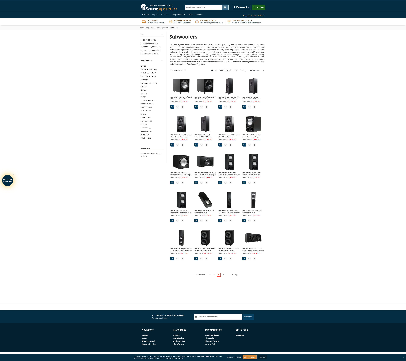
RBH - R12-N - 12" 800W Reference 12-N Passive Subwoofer (181, 98)
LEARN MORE (179, 330)
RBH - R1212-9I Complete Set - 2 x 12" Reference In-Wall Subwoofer (181, 249)
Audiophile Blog (179, 341)
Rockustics (146, 110)
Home (142, 27)
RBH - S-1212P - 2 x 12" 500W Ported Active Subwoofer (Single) (181, 212)
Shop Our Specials (148, 341)
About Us (176, 335)
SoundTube (146, 117)
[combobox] (207, 7)
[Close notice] (403, 357)
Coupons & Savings (149, 344)
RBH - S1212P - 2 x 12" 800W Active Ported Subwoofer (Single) (229, 174)
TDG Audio (146, 128)
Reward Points (178, 338)
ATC (144, 66)
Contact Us (240, 335)
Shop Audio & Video (152, 27)
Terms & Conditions (212, 335)
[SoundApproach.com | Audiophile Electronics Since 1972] (160, 7)
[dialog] (203, 357)
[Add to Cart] (172, 107)
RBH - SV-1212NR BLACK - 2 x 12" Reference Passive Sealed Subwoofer (204, 249)
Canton (145, 80)
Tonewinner (147, 131)
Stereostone (147, 121)
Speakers (165, 27)
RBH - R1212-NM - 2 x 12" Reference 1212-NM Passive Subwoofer (251, 98)
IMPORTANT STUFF (213, 330)
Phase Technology (149, 100)
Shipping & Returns (212, 341)
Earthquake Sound (149, 83)
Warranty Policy (210, 344)
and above (151, 54)
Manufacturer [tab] (146, 60)
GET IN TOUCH (242, 330)
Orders (144, 338)
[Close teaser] (14, 174)
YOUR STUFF (148, 330)
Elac (144, 87)
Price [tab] (143, 34)
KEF (144, 93)
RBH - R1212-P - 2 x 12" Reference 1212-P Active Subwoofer (228, 136)
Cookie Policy (218, 356)
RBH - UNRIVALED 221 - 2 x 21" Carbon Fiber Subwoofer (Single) (253, 249)
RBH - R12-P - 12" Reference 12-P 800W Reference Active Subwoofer (204, 98)
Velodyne (146, 138)
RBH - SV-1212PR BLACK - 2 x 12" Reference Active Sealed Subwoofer (228, 249)
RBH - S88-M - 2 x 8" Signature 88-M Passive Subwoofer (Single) (229, 98)
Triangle (145, 135)
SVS (144, 124)
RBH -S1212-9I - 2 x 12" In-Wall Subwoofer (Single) (252, 212)
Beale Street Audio (149, 73)
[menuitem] (145, 14)
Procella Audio (148, 104)
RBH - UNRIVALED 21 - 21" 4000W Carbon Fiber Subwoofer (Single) (205, 174)
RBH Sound (147, 107)
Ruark (144, 114)
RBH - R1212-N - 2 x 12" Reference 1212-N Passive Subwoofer (181, 136)
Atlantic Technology (149, 69)
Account (145, 335)
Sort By (243, 70)
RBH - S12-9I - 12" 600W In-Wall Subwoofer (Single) (204, 212)
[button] (241, 7)
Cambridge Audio (149, 76)
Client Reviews (178, 344)
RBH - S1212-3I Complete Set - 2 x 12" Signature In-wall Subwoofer (229, 212)
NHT (144, 97)
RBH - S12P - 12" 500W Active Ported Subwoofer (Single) (251, 136)
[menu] (203, 14)
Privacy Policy (210, 338)
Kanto (144, 90)
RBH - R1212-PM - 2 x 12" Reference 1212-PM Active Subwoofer (202, 136)
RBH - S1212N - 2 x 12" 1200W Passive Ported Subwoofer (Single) (251, 174)
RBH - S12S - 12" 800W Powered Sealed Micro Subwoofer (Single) (180, 174)
